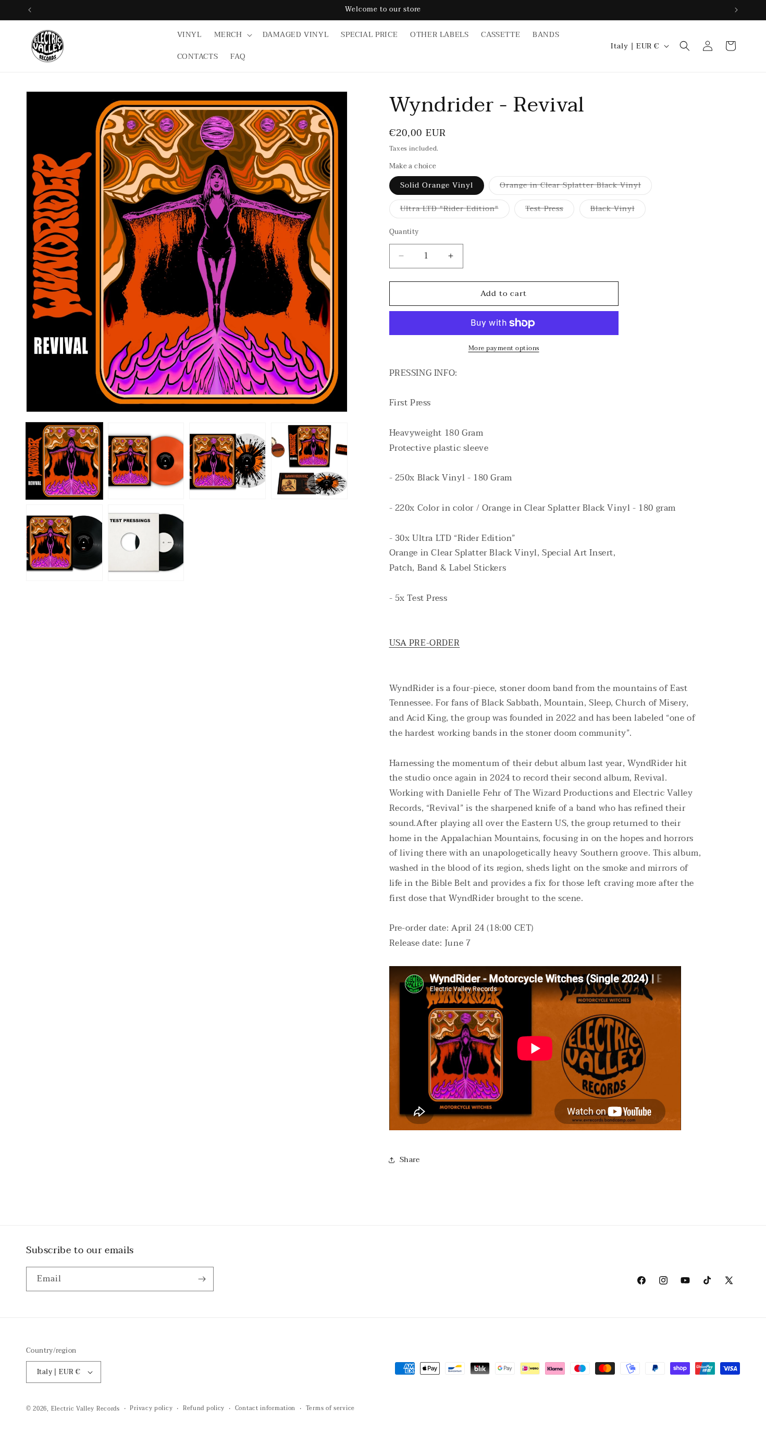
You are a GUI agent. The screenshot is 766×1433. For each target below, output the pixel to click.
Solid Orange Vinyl (436, 185)
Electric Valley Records (85, 1409)
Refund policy (204, 1408)
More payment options (503, 348)
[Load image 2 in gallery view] (146, 461)
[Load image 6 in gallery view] (146, 542)
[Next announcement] (736, 10)
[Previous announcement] (29, 10)
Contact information (265, 1408)
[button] (232, 35)
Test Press (549, 210)
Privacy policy (151, 1408)
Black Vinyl (618, 210)
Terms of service (330, 1408)
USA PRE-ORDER (424, 643)
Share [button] (410, 1160)
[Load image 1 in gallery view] (64, 461)
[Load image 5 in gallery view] (64, 542)
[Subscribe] (201, 1279)
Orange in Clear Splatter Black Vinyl (576, 187)
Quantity (404, 232)
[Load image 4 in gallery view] (309, 461)
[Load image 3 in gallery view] (227, 461)
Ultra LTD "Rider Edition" (455, 210)
